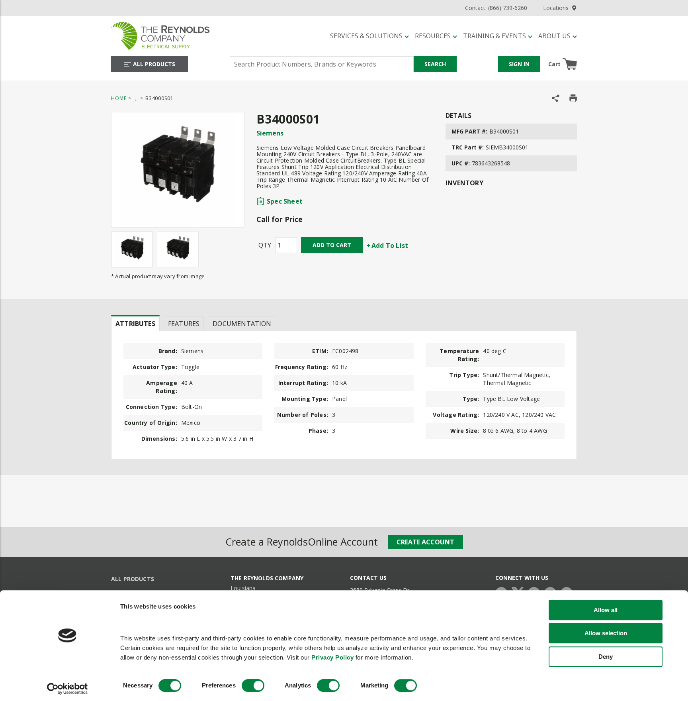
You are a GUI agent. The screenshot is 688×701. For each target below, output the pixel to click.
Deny (605, 656)
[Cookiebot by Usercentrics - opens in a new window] (67, 689)
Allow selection (605, 633)
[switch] (253, 685)
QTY (264, 245)
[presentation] (135, 323)
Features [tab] (183, 324)
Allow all (606, 610)
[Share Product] (555, 98)
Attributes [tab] (135, 324)
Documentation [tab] (242, 324)
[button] (369, 36)
